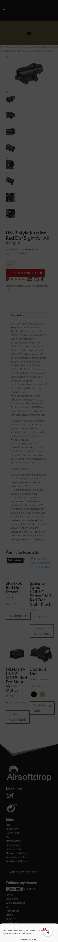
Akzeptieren (29, 912)
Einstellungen (29, 930)
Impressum (44, 937)
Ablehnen (29, 921)
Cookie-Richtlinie (16, 937)
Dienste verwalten (28, 904)
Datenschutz (31, 937)
